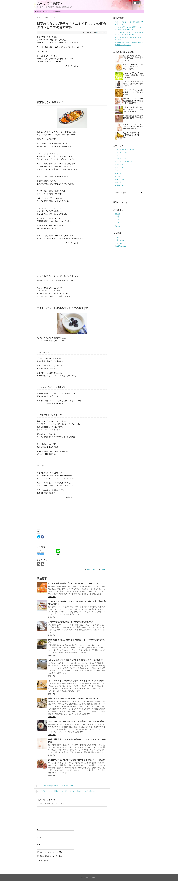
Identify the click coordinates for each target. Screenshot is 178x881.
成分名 (117, 176)
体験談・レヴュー (121, 185)
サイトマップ (47, 11)
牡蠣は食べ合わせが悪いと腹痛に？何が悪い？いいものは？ (73, 698)
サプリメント (120, 164)
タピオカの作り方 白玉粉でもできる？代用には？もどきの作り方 (75, 660)
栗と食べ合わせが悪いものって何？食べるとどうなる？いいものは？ (77, 760)
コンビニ (94, 569)
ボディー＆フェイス (122, 152)
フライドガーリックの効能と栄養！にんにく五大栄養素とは (133, 92)
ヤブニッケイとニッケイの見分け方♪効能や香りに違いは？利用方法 (133, 75)
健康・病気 (119, 173)
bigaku (103, 569)
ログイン (118, 237)
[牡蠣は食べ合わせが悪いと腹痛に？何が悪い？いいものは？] (42, 703)
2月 (118, 220)
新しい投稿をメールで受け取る (51, 856)
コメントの (121, 243)
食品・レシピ (101, 32)
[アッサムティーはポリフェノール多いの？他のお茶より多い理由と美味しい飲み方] (42, 605)
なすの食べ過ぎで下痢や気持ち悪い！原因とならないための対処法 (76, 681)
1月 (118, 222)
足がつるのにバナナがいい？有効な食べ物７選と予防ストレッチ (133, 135)
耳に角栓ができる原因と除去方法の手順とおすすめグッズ (133, 118)
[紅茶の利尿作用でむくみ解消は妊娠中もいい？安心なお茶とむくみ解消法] (42, 743)
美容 (116, 170)
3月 (118, 218)
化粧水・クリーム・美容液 (125, 149)
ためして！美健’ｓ (50, 3)
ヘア (116, 155)
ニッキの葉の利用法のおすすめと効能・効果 (56, 786)
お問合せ (38, 11)
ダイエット (119, 167)
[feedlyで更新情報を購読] (135, 2)
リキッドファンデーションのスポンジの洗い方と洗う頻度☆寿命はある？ (133, 126)
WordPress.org (120, 246)
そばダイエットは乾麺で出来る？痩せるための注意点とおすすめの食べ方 (67, 791)
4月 (118, 216)
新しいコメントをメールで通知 (51, 852)
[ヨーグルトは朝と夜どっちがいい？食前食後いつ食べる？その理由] (42, 725)
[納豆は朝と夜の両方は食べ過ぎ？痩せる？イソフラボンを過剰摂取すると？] (42, 644)
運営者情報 (57, 11)
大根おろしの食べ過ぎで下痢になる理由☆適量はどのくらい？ (133, 84)
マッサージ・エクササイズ (125, 161)
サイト (39, 844)
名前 (38, 829)
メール (39, 837)
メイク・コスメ (120, 158)
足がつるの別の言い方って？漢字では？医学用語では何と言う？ (133, 58)
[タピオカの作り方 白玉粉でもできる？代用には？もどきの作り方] (42, 664)
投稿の (119, 240)
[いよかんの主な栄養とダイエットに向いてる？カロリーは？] (42, 587)
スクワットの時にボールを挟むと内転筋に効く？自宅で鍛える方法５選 (133, 109)
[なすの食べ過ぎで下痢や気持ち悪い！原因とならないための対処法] (42, 685)
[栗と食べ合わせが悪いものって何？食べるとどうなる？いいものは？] (42, 764)
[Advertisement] (72, 81)
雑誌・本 (118, 182)
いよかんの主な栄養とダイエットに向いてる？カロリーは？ (73, 583)
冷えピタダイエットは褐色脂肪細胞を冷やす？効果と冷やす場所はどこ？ (133, 101)
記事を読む (52, 597)
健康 (88, 569)
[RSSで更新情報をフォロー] (139, 2)
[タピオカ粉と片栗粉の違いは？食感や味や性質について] (42, 626)
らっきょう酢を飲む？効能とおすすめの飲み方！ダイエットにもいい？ (133, 67)
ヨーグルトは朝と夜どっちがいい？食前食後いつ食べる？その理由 (76, 721)
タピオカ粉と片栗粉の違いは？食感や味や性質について (71, 622)
